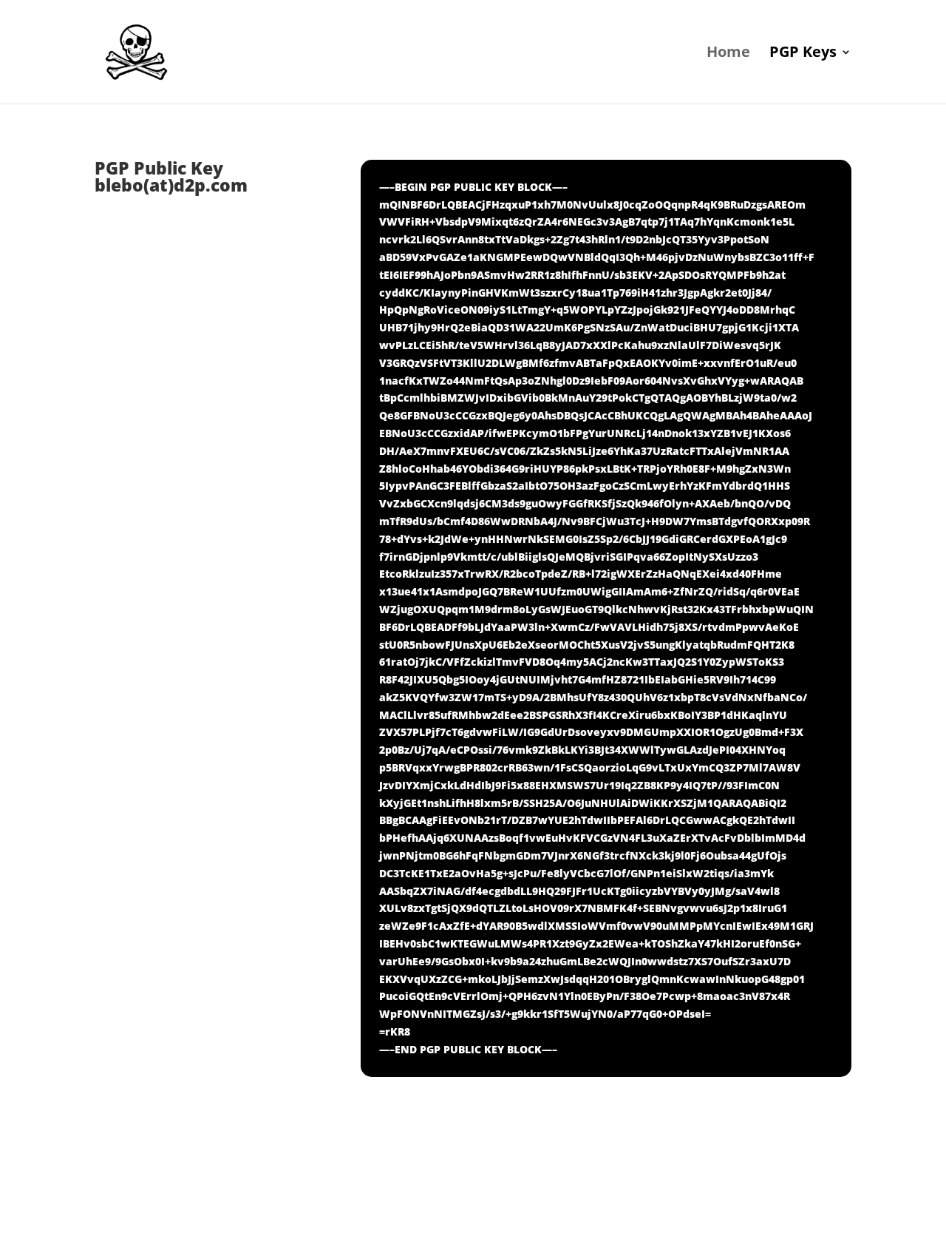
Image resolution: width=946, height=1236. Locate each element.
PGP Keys (803, 54)
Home (728, 54)
